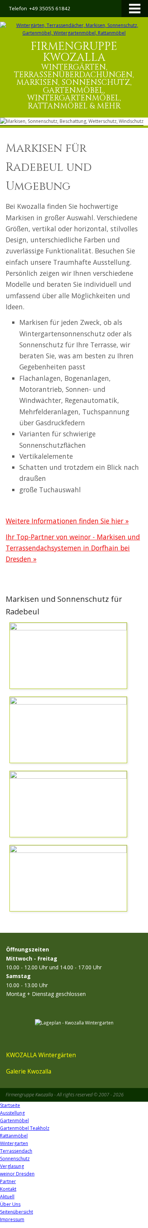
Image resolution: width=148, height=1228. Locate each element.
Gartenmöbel (14, 1120)
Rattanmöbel (14, 1136)
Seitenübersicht (16, 1212)
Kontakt (8, 1189)
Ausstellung (12, 1113)
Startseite (10, 1105)
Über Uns (10, 1204)
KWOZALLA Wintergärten (41, 1055)
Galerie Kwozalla (28, 1071)
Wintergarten (14, 1143)
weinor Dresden (17, 1174)
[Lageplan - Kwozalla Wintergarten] (74, 1023)
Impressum (12, 1219)
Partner (8, 1181)
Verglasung (12, 1166)
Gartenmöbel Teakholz (24, 1128)
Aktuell (7, 1196)
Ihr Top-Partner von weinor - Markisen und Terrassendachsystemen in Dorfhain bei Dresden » (73, 548)
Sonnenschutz (15, 1158)
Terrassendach (16, 1151)
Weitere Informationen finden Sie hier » (67, 520)
